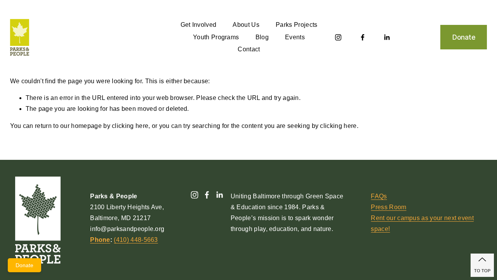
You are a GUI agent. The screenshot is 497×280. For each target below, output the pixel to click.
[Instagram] (338, 37)
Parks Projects (296, 24)
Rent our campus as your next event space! (422, 223)
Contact (249, 49)
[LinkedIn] (387, 37)
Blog (262, 37)
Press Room (388, 207)
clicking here (130, 125)
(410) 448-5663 (136, 239)
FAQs (379, 196)
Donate (463, 37)
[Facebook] (363, 37)
